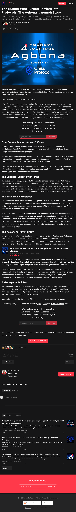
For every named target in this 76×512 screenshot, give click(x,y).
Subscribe (62, 3)
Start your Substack (33, 503)
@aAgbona (42, 304)
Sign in (70, 3)
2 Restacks (24, 348)
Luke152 (26, 253)
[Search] (72, 415)
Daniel (25, 430)
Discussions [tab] (16, 415)
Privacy (38, 498)
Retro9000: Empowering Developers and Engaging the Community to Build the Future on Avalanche (33, 422)
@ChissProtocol (57, 304)
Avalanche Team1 (14, 22)
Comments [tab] (6, 391)
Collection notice (52, 498)
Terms (44, 498)
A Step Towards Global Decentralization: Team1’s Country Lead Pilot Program (30, 439)
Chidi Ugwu (26, 22)
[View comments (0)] (10, 29)
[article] (38, 427)
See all (5, 468)
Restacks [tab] (15, 391)
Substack (28, 508)
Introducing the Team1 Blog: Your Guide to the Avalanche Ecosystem (30, 454)
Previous (9, 362)
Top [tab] (4, 415)
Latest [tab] (9, 415)
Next (68, 362)
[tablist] (10, 391)
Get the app (48, 503)
